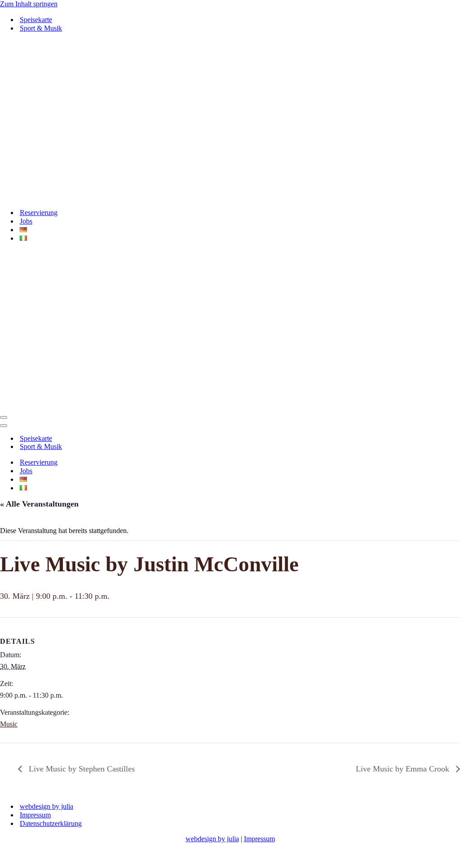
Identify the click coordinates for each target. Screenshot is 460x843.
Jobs (26, 221)
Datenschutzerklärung (51, 823)
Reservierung (39, 212)
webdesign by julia (46, 806)
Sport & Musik (41, 28)
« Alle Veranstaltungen (39, 503)
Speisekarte (36, 19)
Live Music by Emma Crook (403, 768)
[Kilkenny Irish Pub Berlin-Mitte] (230, 120)
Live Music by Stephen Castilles (81, 768)
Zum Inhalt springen (29, 4)
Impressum (35, 815)
